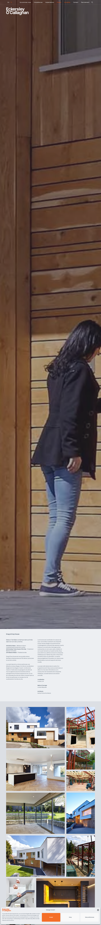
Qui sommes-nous (25, 2)
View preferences (89, 917)
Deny (70, 917)
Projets (59, 2)
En (8, 2)
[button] (98, 910)
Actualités (67, 2)
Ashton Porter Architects (44, 693)
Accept (51, 917)
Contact (75, 2)
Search (92, 2)
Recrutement (85, 2)
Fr (11, 2)
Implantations (49, 2)
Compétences (38, 2)
